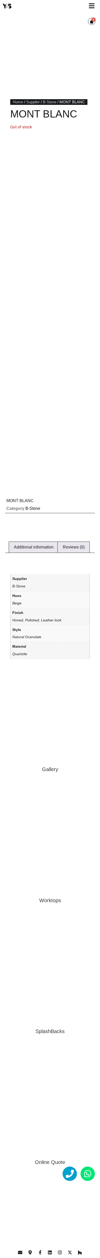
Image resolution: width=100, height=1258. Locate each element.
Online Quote (50, 1162)
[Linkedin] (50, 1252)
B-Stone (49, 102)
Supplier (33, 102)
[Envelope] (20, 1252)
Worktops (50, 900)
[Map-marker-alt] (30, 1252)
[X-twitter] (70, 1252)
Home (18, 102)
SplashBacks (50, 1031)
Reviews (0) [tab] (74, 547)
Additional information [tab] (34, 547)
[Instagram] (60, 1252)
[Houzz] (80, 1252)
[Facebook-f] (40, 1252)
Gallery (50, 769)
